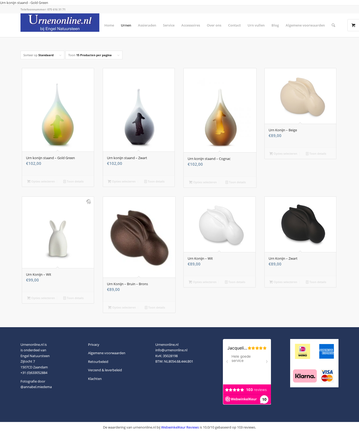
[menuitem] (109, 25)
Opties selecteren (42, 181)
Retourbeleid (98, 361)
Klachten (95, 378)
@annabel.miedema (36, 386)
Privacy (93, 344)
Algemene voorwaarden (106, 353)
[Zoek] (333, 25)
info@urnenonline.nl (171, 350)
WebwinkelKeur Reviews (180, 427)
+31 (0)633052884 (33, 372)
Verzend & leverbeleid (105, 370)
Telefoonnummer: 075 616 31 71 (42, 9)
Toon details (75, 181)
